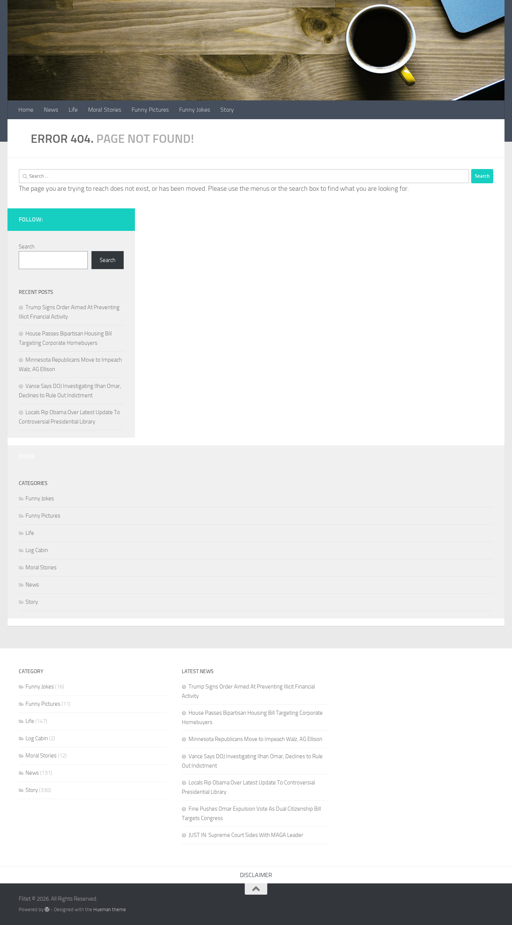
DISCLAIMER (256, 875)
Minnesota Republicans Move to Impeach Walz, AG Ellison (255, 739)
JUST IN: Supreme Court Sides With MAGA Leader (246, 835)
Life (73, 109)
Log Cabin (36, 550)
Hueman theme (109, 909)
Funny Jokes (194, 109)
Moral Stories (104, 109)
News (51, 109)
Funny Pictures (150, 109)
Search (26, 246)
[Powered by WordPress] (47, 909)
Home (25, 109)
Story (227, 109)
